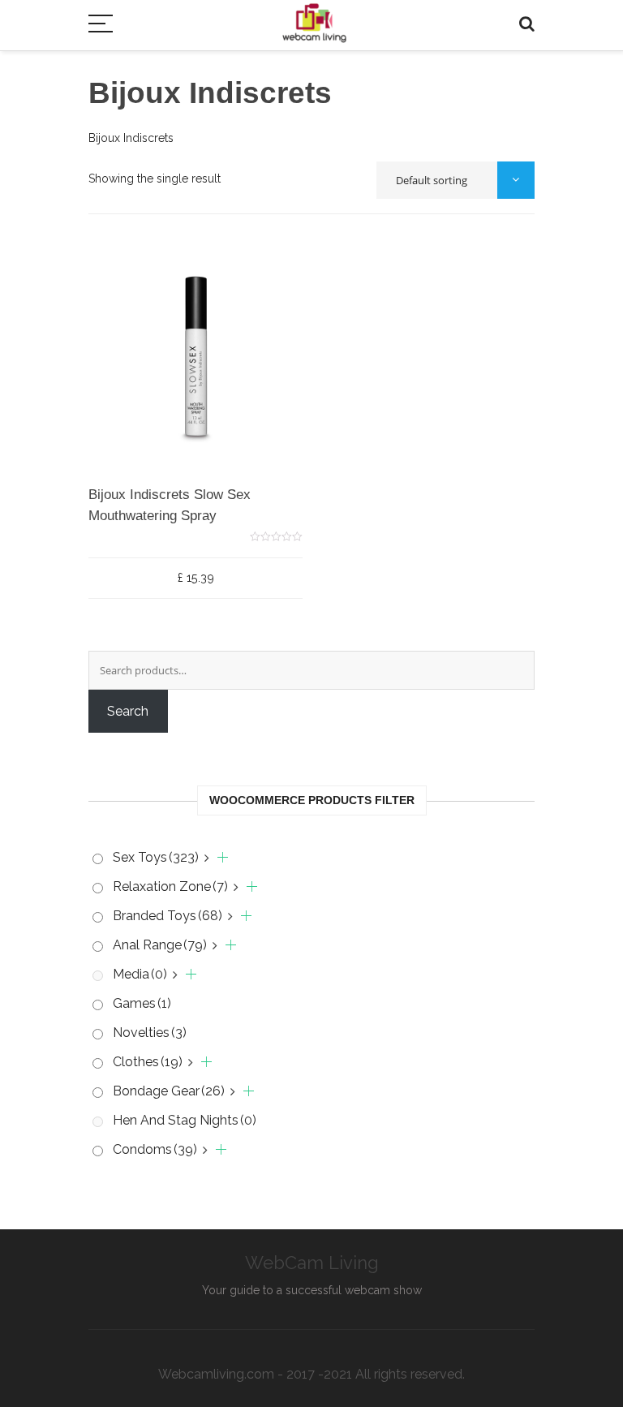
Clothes (148, 1061)
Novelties (150, 1032)
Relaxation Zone (170, 886)
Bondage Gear (169, 1091)
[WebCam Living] (314, 15)
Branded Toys (167, 915)
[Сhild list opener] (216, 857)
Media (140, 974)
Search (127, 711)
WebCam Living (312, 1262)
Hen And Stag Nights (184, 1120)
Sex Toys (156, 857)
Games (142, 1003)
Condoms (155, 1149)
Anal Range (160, 945)
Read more (159, 491)
